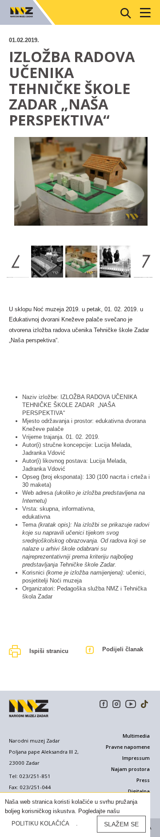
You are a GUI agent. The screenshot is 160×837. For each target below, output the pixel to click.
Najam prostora (130, 769)
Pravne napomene (128, 747)
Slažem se (121, 824)
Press (143, 780)
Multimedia (136, 736)
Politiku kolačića (40, 823)
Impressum (136, 758)
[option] (81, 186)
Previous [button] (15, 261)
